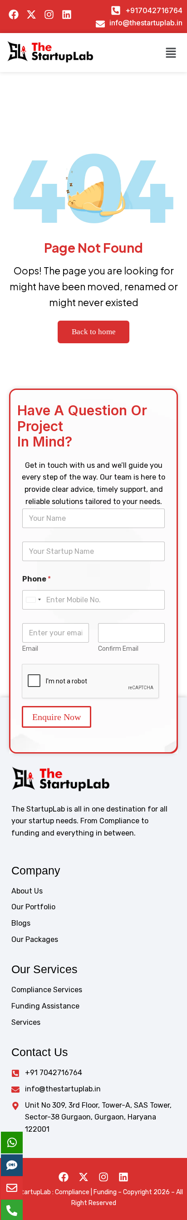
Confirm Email (118, 649)
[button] (171, 52)
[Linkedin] (123, 1177)
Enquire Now (56, 717)
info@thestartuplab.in (145, 22)
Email (30, 649)
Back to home (94, 331)
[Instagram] (103, 1177)
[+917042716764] (116, 10)
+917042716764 (153, 10)
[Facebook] (64, 1177)
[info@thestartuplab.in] (100, 24)
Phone (36, 579)
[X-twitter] (84, 1177)
